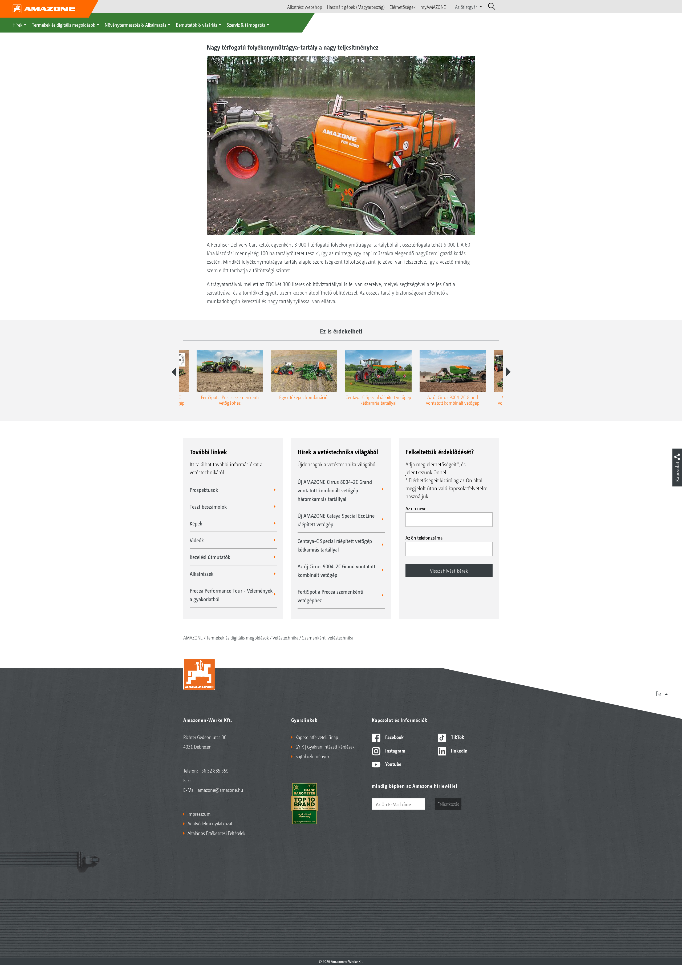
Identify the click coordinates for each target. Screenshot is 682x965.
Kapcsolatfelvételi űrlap (316, 736)
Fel (659, 693)
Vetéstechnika (285, 637)
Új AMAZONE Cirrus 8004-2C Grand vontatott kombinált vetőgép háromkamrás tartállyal (335, 490)
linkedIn (459, 750)
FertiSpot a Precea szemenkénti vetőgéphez (330, 596)
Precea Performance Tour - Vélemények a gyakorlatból (231, 595)
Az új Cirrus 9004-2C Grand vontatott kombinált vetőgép (336, 570)
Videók (197, 540)
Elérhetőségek (402, 6)
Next (508, 372)
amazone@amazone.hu (220, 789)
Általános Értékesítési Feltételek (216, 832)
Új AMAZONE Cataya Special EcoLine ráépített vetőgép (336, 520)
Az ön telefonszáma (424, 537)
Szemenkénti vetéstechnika (327, 637)
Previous (174, 372)
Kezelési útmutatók (210, 557)
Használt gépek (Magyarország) (356, 6)
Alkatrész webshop (304, 6)
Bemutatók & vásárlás (196, 24)
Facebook (394, 736)
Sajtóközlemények (312, 756)
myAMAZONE (433, 6)
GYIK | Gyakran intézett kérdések (325, 746)
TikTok (457, 736)
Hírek (17, 24)
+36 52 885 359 (214, 770)
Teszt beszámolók (208, 506)
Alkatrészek (201, 573)
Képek (196, 523)
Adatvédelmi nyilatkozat (210, 823)
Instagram (394, 750)
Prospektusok (204, 489)
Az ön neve (415, 508)
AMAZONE (193, 637)
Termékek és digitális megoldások (63, 24)
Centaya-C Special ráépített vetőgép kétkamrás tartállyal (335, 545)
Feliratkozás (448, 803)
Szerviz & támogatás (246, 24)
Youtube (392, 763)
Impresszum (199, 813)
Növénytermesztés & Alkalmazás (135, 24)
